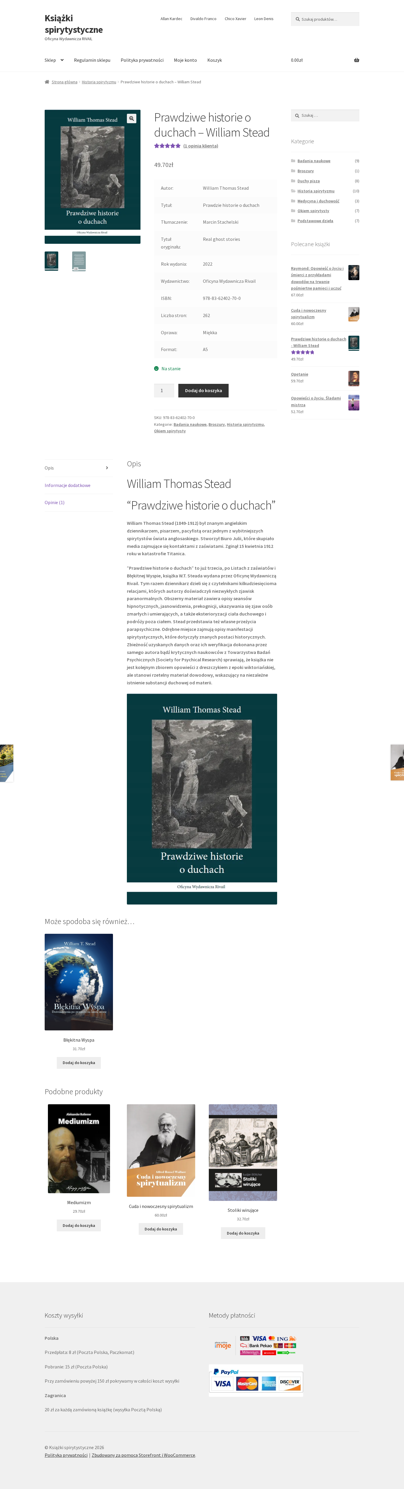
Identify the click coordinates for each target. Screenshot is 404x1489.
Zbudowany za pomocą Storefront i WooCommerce (143, 1455)
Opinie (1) (54, 502)
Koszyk (214, 60)
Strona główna (64, 82)
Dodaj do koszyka (203, 390)
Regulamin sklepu (92, 60)
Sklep (50, 60)
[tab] (79, 468)
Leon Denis (264, 18)
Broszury (217, 424)
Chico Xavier (235, 18)
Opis (49, 468)
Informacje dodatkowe (68, 485)
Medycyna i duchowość (318, 201)
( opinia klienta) (200, 146)
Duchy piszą (309, 181)
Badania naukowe (190, 424)
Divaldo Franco (203, 18)
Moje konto (185, 60)
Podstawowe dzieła (315, 220)
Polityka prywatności (142, 60)
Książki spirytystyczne (74, 23)
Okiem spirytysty (170, 430)
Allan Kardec (171, 18)
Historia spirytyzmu (99, 82)
